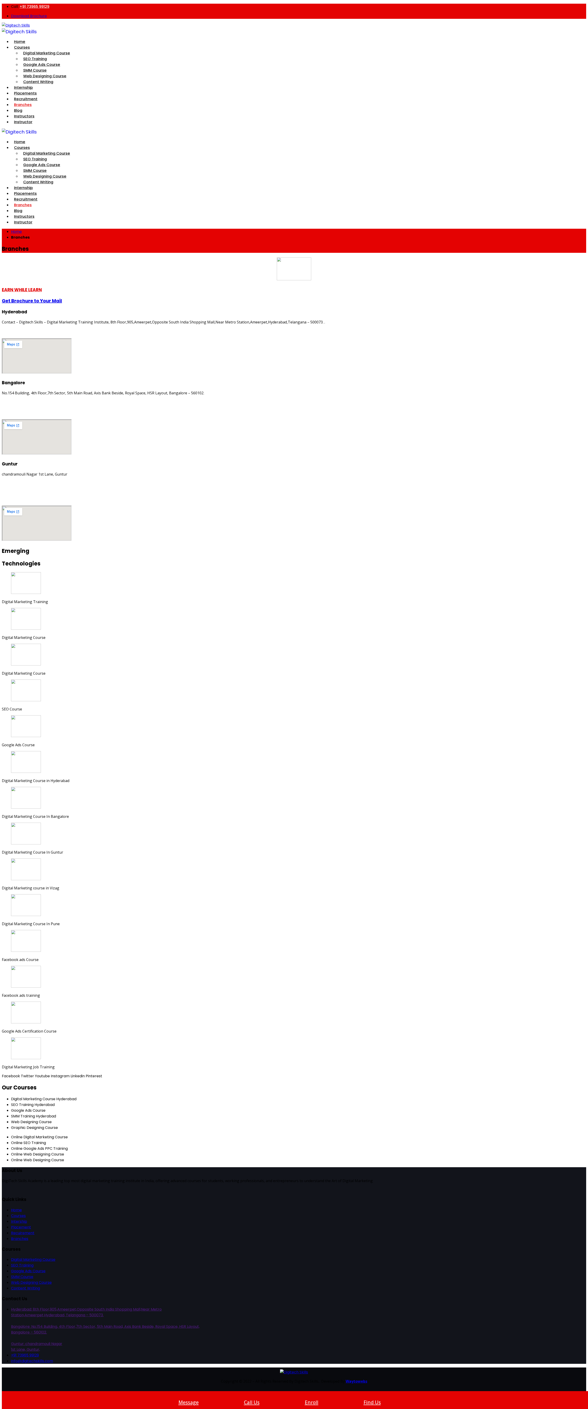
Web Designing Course (31, 1282)
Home (16, 231)
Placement (21, 1227)
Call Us (252, 1402)
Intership (19, 1221)
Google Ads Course (28, 1271)
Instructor (23, 122)
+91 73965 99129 (34, 6)
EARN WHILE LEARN (22, 290)
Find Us (372, 1402)
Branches (23, 104)
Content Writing (38, 81)
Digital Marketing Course (33, 1259)
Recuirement (22, 1233)
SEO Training (22, 1265)
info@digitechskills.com (32, 1361)
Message (188, 1402)
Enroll (311, 1402)
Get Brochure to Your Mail (32, 301)
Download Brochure (29, 16)
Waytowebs (356, 1381)
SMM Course (22, 1276)
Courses (22, 47)
